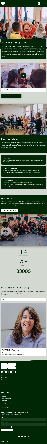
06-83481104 (8, 353)
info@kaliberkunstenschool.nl (7, 386)
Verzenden (6, 430)
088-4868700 (4, 384)
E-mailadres (4, 422)
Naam (3, 417)
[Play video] (23, 75)
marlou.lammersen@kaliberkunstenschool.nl (14, 354)
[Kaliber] (4, 3)
